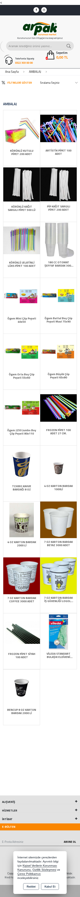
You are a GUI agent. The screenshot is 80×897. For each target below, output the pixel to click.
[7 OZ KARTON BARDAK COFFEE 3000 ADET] (21, 575)
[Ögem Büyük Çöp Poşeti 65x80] (58, 351)
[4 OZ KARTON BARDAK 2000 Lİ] (21, 519)
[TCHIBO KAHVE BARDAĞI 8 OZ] (21, 463)
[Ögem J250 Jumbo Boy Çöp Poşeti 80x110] (21, 407)
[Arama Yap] (69, 46)
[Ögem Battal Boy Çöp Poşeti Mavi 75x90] (58, 295)
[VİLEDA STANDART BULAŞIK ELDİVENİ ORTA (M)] (58, 631)
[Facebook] (36, 10)
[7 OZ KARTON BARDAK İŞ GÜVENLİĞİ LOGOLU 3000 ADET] (58, 575)
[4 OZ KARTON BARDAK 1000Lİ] (58, 463)
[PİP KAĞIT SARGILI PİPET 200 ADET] (58, 183)
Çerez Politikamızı (29, 873)
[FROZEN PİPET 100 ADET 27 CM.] (58, 407)
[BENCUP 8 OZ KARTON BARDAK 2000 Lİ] (21, 687)
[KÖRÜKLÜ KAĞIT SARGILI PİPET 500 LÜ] (21, 183)
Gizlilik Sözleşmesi (44, 869)
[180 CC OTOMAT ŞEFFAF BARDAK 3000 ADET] (58, 239)
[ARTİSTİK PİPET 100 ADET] (58, 128)
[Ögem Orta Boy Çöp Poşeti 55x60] (21, 351)
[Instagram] (44, 10)
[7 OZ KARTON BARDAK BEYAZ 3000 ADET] (58, 519)
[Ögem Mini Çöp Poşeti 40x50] (21, 295)
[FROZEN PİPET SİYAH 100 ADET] (21, 631)
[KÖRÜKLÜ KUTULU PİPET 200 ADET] (21, 128)
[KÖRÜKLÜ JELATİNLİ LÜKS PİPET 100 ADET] (21, 239)
